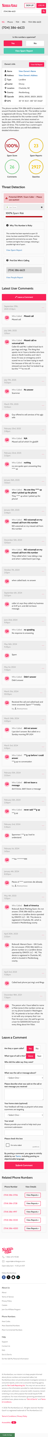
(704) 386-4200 (11, 1228)
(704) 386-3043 (11, 1220)
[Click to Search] (43, 11)
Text (39, 1056)
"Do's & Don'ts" (32, 1399)
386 (23, 22)
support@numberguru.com (15, 1261)
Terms (18, 1156)
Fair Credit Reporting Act (16, 1385)
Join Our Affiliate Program (11, 1309)
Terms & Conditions (9, 1416)
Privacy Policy (7, 1301)
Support (5, 1342)
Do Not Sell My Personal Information (15, 1359)
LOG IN (41, 5)
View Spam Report (24, 50)
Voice (30, 1056)
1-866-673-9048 (12, 1257)
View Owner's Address (28, 75)
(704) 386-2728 (10, 1203)
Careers (4, 1305)
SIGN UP (29, 5)
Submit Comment (24, 1165)
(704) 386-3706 (11, 1195)
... (43, 306)
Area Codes (6, 1321)
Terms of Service (8, 1297)
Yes (13, 43)
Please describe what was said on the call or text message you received (23, 1085)
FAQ (3, 1350)
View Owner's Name (27, 71)
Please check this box (13, 1138)
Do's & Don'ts (7, 1354)
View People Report (14, 277)
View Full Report (36, 64)
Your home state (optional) (15, 1103)
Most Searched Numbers (11, 1325)
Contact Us (6, 1346)
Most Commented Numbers (12, 1330)
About (4, 1292)
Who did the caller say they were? (18, 1062)
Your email (9, 1121)
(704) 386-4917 (10, 1212)
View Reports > (32, 1195)
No (35, 43)
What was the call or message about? (20, 1073)
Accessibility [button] (6, 1422)
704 (17, 22)
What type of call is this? (14, 1056)
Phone (10, 22)
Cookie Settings (7, 1435)
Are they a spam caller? (14, 1048)
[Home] (9, 5)
